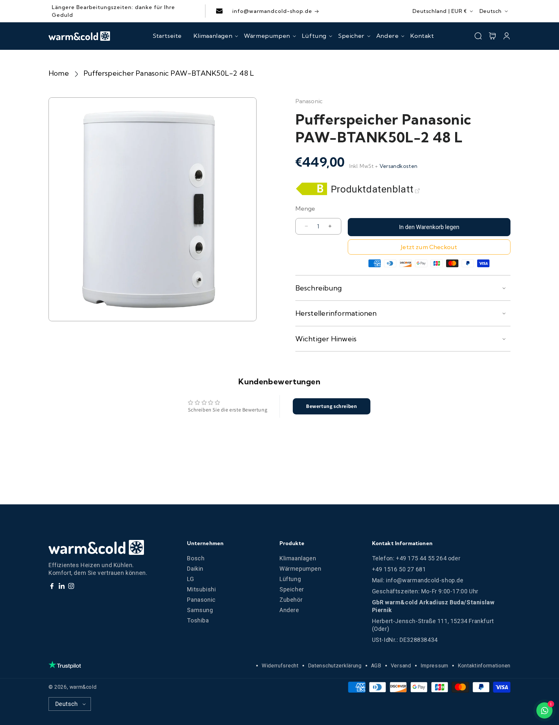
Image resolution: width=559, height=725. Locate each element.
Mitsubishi (201, 589)
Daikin (195, 568)
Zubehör (291, 599)
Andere (289, 610)
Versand (401, 666)
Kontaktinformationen (484, 666)
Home (59, 73)
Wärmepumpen (301, 568)
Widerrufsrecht (280, 666)
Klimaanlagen (298, 558)
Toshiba (198, 620)
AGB (376, 666)
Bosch (195, 558)
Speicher (292, 589)
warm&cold (83, 687)
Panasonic (201, 599)
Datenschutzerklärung (335, 666)
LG (190, 579)
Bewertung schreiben (331, 406)
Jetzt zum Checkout (429, 247)
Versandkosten (398, 166)
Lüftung (290, 579)
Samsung (200, 610)
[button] (213, 36)
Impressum (434, 666)
